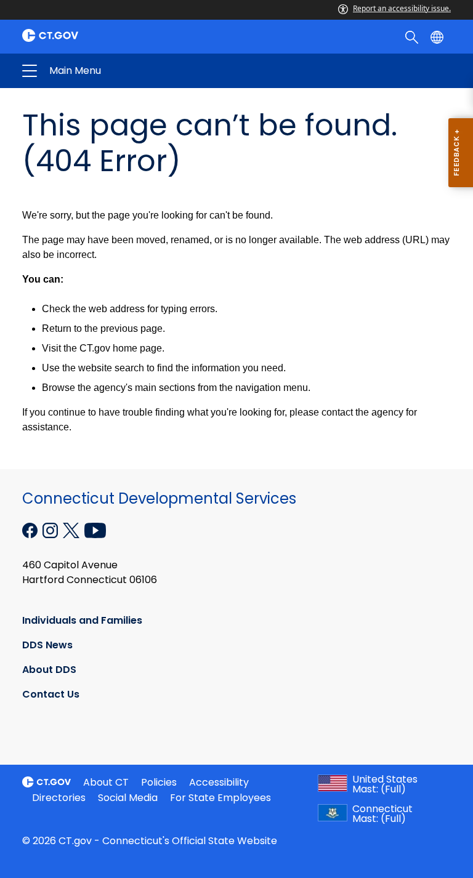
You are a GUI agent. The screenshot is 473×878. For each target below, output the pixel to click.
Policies (159, 782)
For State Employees (220, 798)
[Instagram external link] (51, 529)
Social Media (128, 798)
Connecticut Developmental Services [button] (140, 71)
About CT (106, 782)
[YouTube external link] (95, 529)
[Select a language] (438, 36)
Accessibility (219, 782)
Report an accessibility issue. (402, 8)
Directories (59, 798)
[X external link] (72, 529)
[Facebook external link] (31, 529)
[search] (413, 36)
